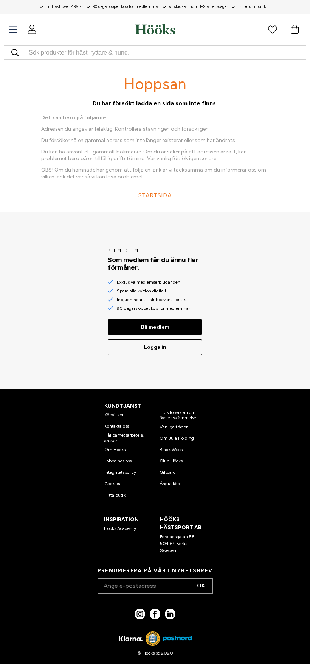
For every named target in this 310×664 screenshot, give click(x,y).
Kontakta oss (116, 426)
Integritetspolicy (120, 472)
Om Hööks (115, 449)
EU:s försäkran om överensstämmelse (178, 415)
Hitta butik (115, 495)
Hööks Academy (120, 528)
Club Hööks (171, 461)
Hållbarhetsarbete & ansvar (124, 438)
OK (201, 586)
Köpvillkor (114, 414)
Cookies (112, 483)
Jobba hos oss (118, 461)
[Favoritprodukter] (272, 29)
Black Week (171, 449)
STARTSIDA (155, 195)
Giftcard (168, 472)
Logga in (155, 347)
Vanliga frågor (174, 427)
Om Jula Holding (177, 438)
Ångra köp (170, 483)
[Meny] (13, 30)
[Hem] (155, 29)
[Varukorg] (294, 29)
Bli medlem (155, 327)
